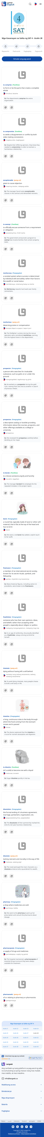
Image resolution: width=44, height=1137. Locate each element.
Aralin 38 (15, 1047)
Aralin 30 (15, 1037)
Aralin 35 (25, 1042)
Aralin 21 (5, 1028)
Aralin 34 (15, 1042)
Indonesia (16, 1121)
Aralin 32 (35, 1037)
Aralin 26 (15, 1033)
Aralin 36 (35, 1042)
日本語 (39, 1121)
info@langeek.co (11, 1078)
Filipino (3, 1121)
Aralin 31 (25, 1037)
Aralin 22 (15, 1028)
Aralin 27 (25, 1033)
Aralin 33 (5, 1042)
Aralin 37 (5, 1047)
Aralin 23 (25, 1028)
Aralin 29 (5, 1037)
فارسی (9, 1121)
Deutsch (24, 1121)
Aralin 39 (25, 1047)
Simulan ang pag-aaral (22, 59)
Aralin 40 (35, 1047)
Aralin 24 (35, 1028)
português (32, 1121)
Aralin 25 (5, 1033)
